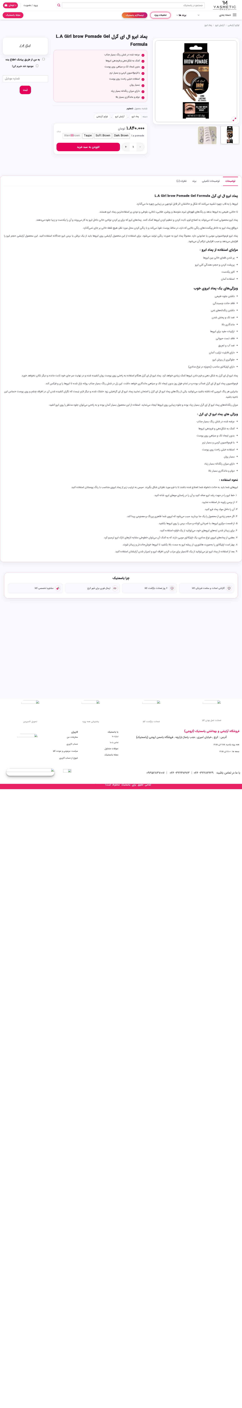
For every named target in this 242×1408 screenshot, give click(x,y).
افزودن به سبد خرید (88, 147)
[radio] (121, 136)
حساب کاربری (72, 744)
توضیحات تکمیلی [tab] (211, 181)
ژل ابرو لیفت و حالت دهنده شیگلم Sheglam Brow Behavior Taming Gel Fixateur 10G (74, 668)
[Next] (158, 81)
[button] (10, 5)
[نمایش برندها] (25, 46)
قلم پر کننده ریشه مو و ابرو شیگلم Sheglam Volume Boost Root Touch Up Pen (168, 668)
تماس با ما (114, 742)
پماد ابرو (208, 25)
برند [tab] (194, 181)
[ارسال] (59, 5)
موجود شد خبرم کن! (23, 66)
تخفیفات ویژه (160, 15)
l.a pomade (137, 136)
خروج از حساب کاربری (68, 758)
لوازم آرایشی (233, 25)
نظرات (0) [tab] (181, 181)
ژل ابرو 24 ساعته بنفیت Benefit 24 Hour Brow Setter (215, 666)
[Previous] (231, 81)
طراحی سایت (98, 785)
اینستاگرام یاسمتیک (135, 15)
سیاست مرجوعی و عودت (67, 751)
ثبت (25, 90)
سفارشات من (72, 737)
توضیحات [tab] (230, 181)
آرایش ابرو (219, 25)
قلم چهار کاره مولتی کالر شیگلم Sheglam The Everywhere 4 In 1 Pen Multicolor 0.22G (121, 668)
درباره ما (115, 736)
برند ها (182, 15)
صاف (59, 131)
